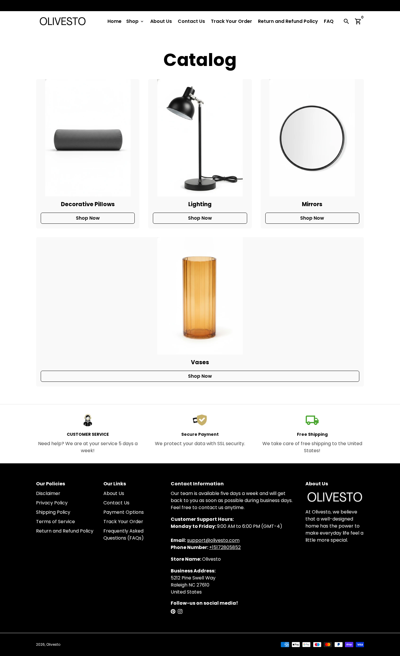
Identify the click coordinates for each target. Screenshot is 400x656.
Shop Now (88, 218)
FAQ (329, 21)
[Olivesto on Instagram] (180, 611)
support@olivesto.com (213, 540)
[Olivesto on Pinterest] (173, 611)
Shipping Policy (53, 512)
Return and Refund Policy (288, 21)
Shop (135, 21)
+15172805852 (225, 547)
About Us (161, 21)
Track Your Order (231, 21)
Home (114, 21)
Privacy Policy (52, 502)
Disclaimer (48, 493)
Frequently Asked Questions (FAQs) (123, 534)
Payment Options (123, 512)
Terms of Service (55, 521)
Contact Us (191, 21)
